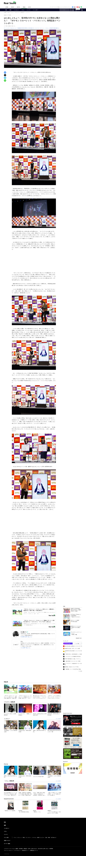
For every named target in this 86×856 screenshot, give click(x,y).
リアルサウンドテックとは (9, 848)
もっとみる (58, 718)
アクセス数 (68, 643)
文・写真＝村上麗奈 (7, 25)
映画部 (73, 10)
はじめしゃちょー (14, 28)
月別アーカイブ (7, 840)
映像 (49, 837)
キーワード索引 (7, 843)
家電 (24, 837)
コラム (23, 9)
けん (58, 28)
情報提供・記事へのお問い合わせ (30, 848)
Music (12, 7)
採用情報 (51, 848)
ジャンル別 (35, 9)
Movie (18, 7)
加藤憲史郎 (20, 28)
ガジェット (19, 837)
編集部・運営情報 (19, 848)
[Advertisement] (51, 3)
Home (6, 7)
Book (29, 7)
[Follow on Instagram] (76, 7)
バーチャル (34, 837)
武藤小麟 (55, 28)
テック (77, 9)
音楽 (46, 837)
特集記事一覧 (78, 638)
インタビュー (16, 9)
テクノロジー (28, 837)
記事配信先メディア (34, 850)
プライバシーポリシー (8, 850)
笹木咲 (23, 28)
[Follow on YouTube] (78, 7)
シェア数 (77, 643)
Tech (24, 7)
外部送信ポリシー (25, 850)
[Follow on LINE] (81, 7)
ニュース (28, 9)
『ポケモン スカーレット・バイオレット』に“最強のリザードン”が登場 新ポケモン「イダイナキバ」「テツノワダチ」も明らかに (39, 621)
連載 (10, 9)
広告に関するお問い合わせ (43, 848)
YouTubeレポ (53, 837)
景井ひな (26, 28)
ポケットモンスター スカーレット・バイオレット (41, 28)
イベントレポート (7, 28)
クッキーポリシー (17, 850)
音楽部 (73, 9)
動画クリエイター (40, 837)
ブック (78, 10)
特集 (6, 9)
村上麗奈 (30, 28)
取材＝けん (13, 25)
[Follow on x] (74, 7)
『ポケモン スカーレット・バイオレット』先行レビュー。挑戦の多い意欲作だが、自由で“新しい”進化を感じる (39, 609)
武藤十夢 (51, 28)
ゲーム (15, 837)
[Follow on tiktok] (79, 7)
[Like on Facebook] (72, 7)
